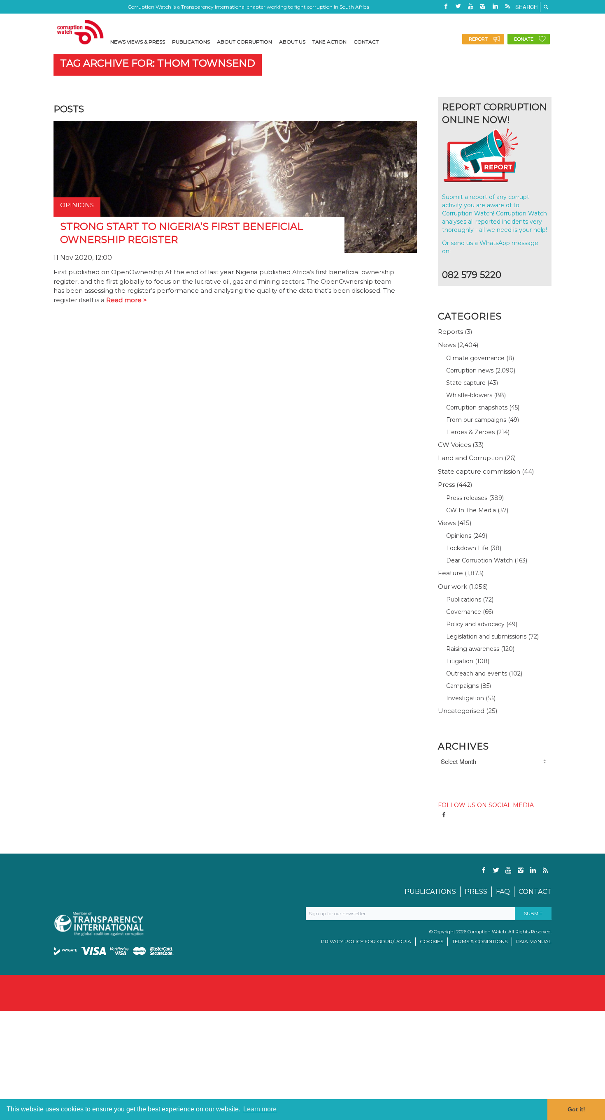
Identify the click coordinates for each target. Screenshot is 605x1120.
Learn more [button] (260, 1109)
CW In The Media (471, 510)
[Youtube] (470, 6)
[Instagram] (483, 6)
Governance (463, 612)
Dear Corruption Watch (479, 560)
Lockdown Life (467, 548)
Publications (463, 599)
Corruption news (469, 370)
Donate (523, 39)
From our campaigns (476, 419)
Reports (450, 332)
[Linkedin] (495, 6)
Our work (452, 586)
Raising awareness (472, 649)
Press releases (466, 498)
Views (447, 523)
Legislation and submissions (486, 636)
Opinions (458, 535)
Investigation (465, 698)
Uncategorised (461, 711)
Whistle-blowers (469, 395)
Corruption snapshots (476, 407)
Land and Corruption (470, 458)
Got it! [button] (576, 1109)
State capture (466, 382)
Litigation (459, 661)
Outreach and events (476, 673)
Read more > (126, 300)
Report (478, 39)
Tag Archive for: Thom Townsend (157, 63)
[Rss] (507, 6)
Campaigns (462, 686)
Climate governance (475, 358)
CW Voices (454, 445)
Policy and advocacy (475, 624)
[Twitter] (458, 6)
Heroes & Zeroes (470, 432)
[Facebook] (446, 6)
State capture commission (479, 471)
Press (446, 484)
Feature (450, 573)
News (447, 345)
